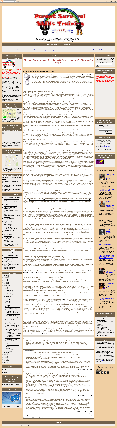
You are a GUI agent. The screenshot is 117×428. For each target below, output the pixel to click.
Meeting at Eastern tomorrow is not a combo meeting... (13, 341)
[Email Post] (48, 333)
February (8, 349)
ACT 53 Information (102, 335)
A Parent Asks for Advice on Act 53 (110, 285)
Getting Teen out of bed (10, 267)
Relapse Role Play (9, 218)
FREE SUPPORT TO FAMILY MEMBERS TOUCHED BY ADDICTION (13, 335)
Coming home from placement (12, 264)
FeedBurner (109, 133)
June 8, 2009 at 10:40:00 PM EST (85, 369)
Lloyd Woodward (28, 350)
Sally (5, 369)
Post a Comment (89, 413)
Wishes (6, 240)
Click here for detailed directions (10, 120)
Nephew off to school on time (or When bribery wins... (13, 327)
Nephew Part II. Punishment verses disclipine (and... (12, 324)
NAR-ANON (100, 325)
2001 (5, 362)
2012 (5, 283)
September (9, 295)
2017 (5, 276)
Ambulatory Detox (8, 241)
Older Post (90, 415)
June (7, 299)
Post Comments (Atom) (36, 417)
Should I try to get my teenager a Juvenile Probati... (11, 304)
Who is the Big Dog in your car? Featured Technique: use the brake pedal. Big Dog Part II (106, 205)
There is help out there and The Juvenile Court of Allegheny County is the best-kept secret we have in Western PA (60, 200)
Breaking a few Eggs (9, 221)
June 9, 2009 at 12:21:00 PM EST (85, 395)
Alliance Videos (8, 236)
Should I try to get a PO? (10, 206)
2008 (5, 353)
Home (87, 415)
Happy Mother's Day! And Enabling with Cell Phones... (12, 331)
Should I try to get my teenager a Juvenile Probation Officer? (41, 70)
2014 (5, 280)
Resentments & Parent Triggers (12, 197)
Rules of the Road (104, 218)
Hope (5, 233)
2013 (5, 282)
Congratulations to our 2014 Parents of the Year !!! (110, 176)
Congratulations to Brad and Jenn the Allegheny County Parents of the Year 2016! (106, 257)
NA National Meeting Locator (105, 321)
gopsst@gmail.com (105, 146)
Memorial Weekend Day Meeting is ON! (11, 310)
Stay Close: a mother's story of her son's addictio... (12, 307)
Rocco (5, 371)
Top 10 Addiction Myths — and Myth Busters (106, 245)
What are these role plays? (11, 255)
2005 (5, 357)
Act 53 (5, 231)
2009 (5, 288)
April (7, 346)
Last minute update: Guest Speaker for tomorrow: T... (13, 338)
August (8, 296)
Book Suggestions (8, 234)
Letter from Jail (8, 224)
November (9, 291)
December (9, 290)
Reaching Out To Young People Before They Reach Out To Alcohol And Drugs (12, 244)
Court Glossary (8, 204)
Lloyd (5, 372)
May (7, 301)
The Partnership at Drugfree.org (102, 328)
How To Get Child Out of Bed (11, 225)
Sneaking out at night (9, 263)
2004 (5, 359)
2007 (5, 354)
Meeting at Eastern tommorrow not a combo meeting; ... (12, 321)
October (8, 293)
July (7, 298)
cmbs (31, 425)
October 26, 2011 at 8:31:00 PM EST (85, 411)
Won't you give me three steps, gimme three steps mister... (110, 270)
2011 (5, 285)
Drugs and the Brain (9, 230)
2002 (5, 360)
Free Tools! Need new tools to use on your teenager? (12, 313)
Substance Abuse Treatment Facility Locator (105, 319)
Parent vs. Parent (8, 227)
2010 (5, 287)
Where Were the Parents (10, 228)
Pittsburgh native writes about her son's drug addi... (11, 317)
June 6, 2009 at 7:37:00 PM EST (85, 348)
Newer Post (26, 415)
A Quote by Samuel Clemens (109, 231)
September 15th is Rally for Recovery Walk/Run (106, 190)
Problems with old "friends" (11, 257)
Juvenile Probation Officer (86, 75)
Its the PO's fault (8, 268)
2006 (5, 356)
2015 (5, 279)
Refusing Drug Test (9, 258)
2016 (5, 277)
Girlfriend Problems (9, 265)
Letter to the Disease (9, 222)
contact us (100, 360)
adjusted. (68, 108)
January (8, 351)
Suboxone (6, 220)
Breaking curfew (8, 261)
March (7, 348)
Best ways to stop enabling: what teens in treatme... (12, 344)
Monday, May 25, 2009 (43, 333)
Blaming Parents (8, 260)
